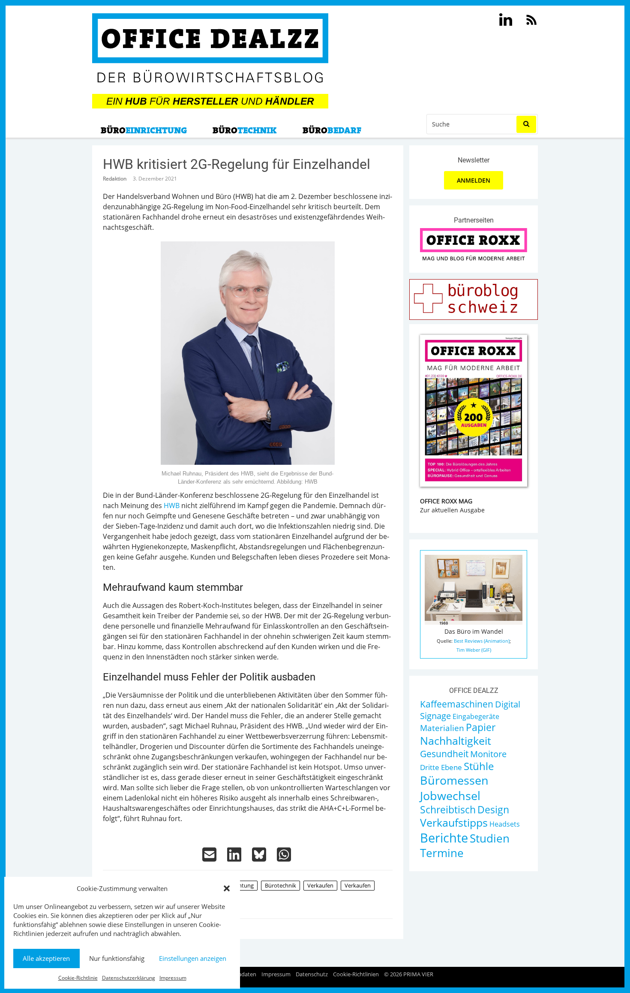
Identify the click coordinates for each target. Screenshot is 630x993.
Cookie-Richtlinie (78, 977)
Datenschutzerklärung (128, 977)
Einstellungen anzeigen (192, 958)
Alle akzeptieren (46, 958)
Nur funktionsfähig (116, 958)
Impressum (172, 977)
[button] (226, 888)
